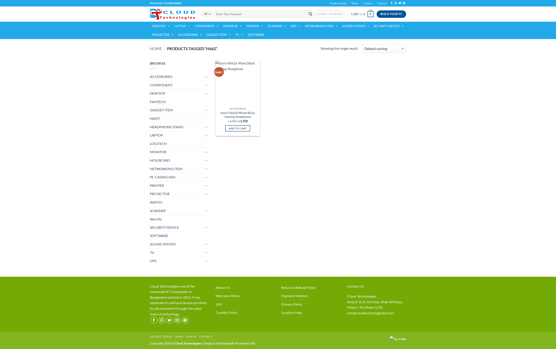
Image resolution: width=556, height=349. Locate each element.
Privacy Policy (291, 304)
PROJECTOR (160, 34)
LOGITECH (158, 144)
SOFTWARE (256, 34)
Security (156, 219)
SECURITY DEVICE (387, 26)
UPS (293, 26)
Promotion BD (245, 343)
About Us (223, 287)
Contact (382, 3)
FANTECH (157, 102)
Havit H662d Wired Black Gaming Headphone (237, 115)
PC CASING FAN (162, 177)
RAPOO (156, 202)
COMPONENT (205, 26)
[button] (329, 14)
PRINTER (252, 26)
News (355, 3)
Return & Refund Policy (298, 287)
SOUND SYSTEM (353, 26)
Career (368, 3)
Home (156, 48)
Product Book (338, 3)
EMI (219, 304)
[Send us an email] (404, 3)
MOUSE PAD (160, 160)
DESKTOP (159, 26)
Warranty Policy (228, 296)
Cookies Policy (227, 312)
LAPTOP (180, 26)
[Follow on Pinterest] (185, 320)
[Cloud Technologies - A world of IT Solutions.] (172, 14)
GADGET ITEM (217, 34)
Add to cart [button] (238, 128)
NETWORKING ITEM (319, 26)
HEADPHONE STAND (166, 127)
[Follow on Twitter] (400, 3)
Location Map (291, 312)
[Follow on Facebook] (391, 3)
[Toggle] (206, 76)
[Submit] (310, 14)
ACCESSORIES (188, 34)
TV (237, 34)
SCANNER (275, 26)
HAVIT (155, 118)
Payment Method (294, 296)
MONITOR (230, 26)
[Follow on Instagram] (395, 3)
